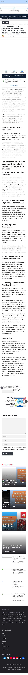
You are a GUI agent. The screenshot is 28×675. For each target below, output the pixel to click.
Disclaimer (10, 667)
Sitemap (8, 669)
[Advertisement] (14, 53)
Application (4, 641)
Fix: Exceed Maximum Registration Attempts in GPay (19, 558)
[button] (26, 2)
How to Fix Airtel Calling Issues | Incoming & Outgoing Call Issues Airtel (13, 547)
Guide (3, 643)
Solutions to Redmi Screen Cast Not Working (19, 570)
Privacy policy (22, 667)
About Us (5, 667)
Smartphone (5, 649)
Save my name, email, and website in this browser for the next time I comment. (14, 448)
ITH (6, 36)
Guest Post (15, 667)
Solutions (4, 635)
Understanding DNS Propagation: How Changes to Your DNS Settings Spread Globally (10, 402)
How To (3, 633)
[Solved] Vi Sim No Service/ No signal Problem (17, 583)
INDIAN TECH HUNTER (16, 664)
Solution (5, 22)
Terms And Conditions (16, 669)
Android (4, 638)
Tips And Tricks (5, 646)
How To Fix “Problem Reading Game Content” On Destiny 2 (17, 387)
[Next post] (26, 402)
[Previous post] (2, 388)
